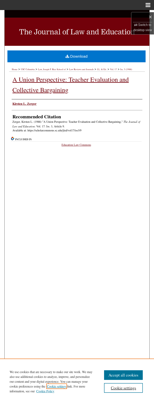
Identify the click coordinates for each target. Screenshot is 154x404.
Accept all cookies (123, 375)
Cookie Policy (45, 391)
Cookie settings (56, 386)
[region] (77, 381)
